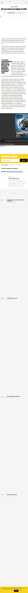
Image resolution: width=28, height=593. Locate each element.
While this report (15, 61)
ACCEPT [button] (16, 590)
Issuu (6, 146)
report (3, 38)
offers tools (14, 66)
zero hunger (18, 165)
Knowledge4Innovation (6, 84)
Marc (14, 84)
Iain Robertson (11, 12)
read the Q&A (9, 108)
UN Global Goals (11, 165)
